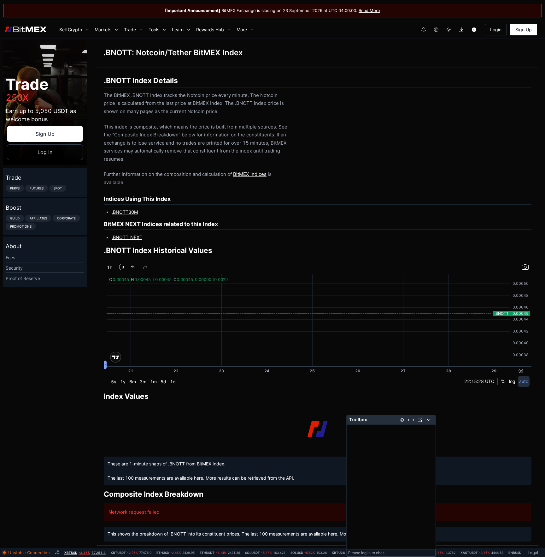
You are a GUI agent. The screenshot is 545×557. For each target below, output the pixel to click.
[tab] (85, 552)
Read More (369, 10)
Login (495, 29)
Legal (533, 552)
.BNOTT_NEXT (127, 237)
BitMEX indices (250, 174)
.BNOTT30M (125, 212)
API (289, 478)
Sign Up (523, 29)
